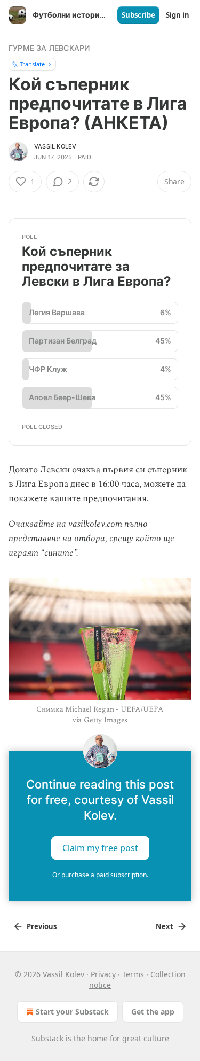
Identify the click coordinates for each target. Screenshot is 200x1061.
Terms (133, 974)
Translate (32, 64)
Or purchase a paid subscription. (100, 874)
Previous (42, 926)
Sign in (177, 15)
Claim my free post (100, 848)
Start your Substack (72, 1012)
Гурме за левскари (49, 47)
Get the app (152, 1012)
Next (164, 926)
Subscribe (138, 15)
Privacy (103, 974)
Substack (47, 1038)
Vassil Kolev (55, 146)
